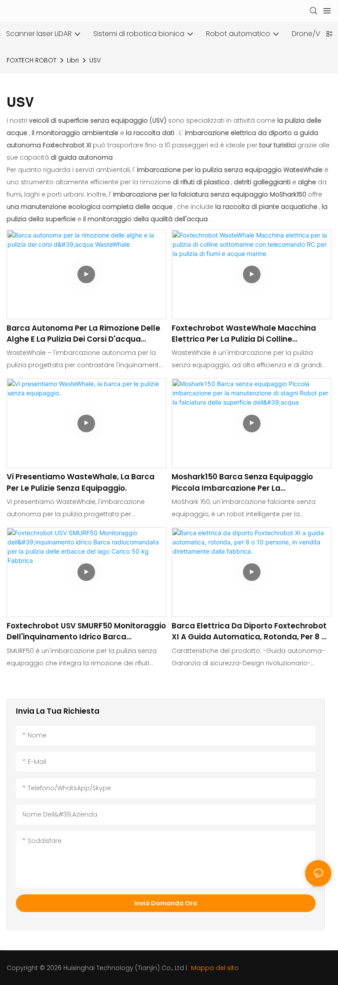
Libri (73, 60)
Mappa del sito (214, 967)
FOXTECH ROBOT (31, 60)
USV (95, 60)
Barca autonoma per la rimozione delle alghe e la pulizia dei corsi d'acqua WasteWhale (83, 334)
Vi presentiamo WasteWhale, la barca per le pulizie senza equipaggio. (80, 482)
